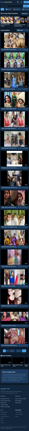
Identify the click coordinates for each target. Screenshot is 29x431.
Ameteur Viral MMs (5, 406)
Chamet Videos (4, 404)
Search (26, 6)
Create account (19, 414)
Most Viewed (18, 400)
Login (26, 2)
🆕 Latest (8, 9)
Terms (2, 420)
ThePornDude (18, 412)
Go (24, 350)
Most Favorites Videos (20, 398)
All (2, 9)
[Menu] (17, 2)
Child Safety (3, 414)
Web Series (3, 402)
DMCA (2, 418)
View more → (25, 13)
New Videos (18, 402)
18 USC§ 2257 (4, 412)
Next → (12, 351)
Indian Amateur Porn (5, 400)
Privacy (2, 422)
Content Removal (5, 416)
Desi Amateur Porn (5, 398)
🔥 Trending (17, 9)
